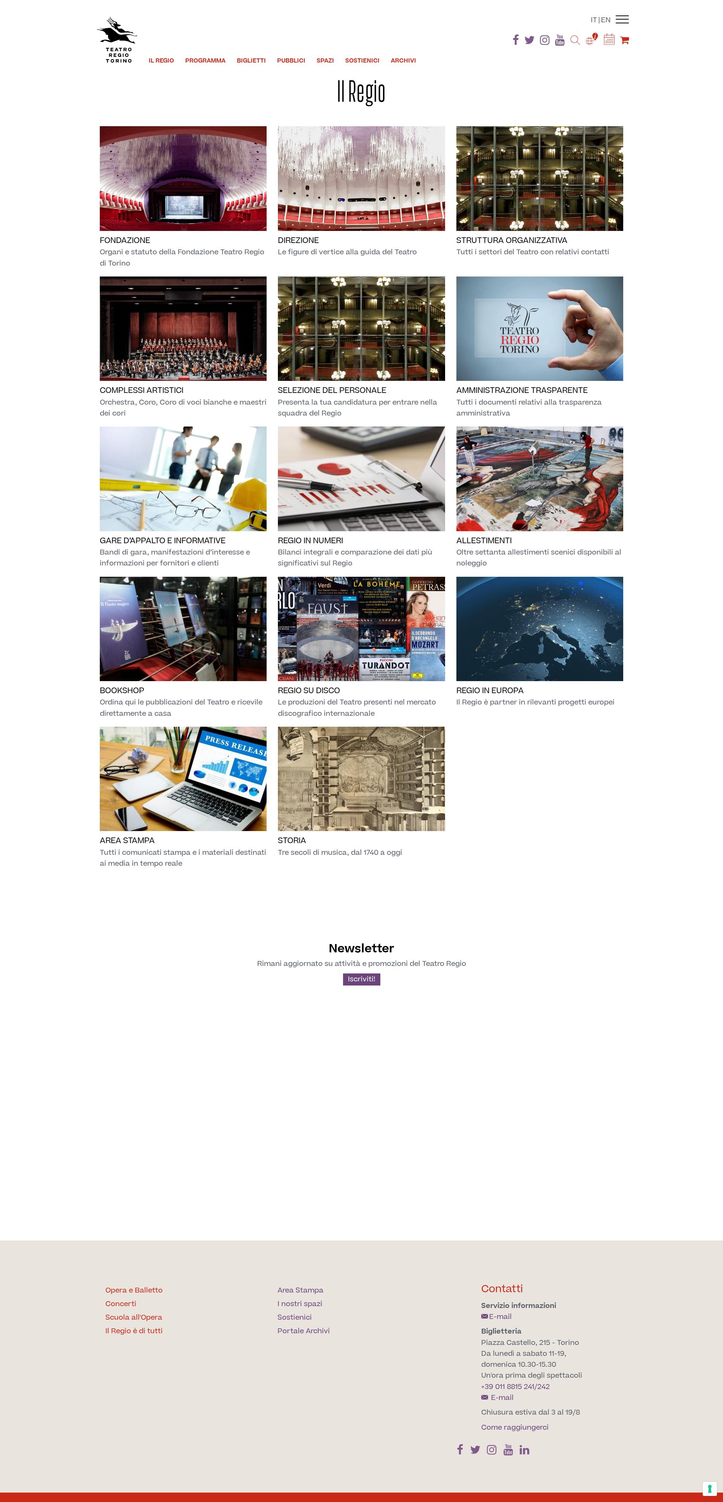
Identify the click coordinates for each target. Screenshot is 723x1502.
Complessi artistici (141, 390)
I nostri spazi (300, 1304)
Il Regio (161, 61)
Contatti (502, 1289)
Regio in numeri (310, 540)
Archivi (403, 61)
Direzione (298, 240)
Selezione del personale (332, 390)
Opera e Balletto (134, 1290)
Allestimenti (484, 540)
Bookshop (122, 690)
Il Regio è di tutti (134, 1331)
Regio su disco (309, 690)
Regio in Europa (490, 690)
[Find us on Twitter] (529, 41)
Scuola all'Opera (133, 1318)
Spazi (325, 61)
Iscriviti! (361, 979)
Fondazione (125, 240)
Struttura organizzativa (511, 240)
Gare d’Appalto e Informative (163, 540)
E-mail (500, 1317)
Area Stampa (300, 1290)
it (594, 20)
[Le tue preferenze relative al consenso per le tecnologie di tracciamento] (710, 1489)
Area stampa (127, 840)
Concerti (120, 1304)
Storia (292, 840)
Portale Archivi (304, 1331)
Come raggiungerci (515, 1428)
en (606, 20)
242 (543, 1387)
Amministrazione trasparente (522, 390)
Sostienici (362, 61)
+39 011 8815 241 (507, 1387)
